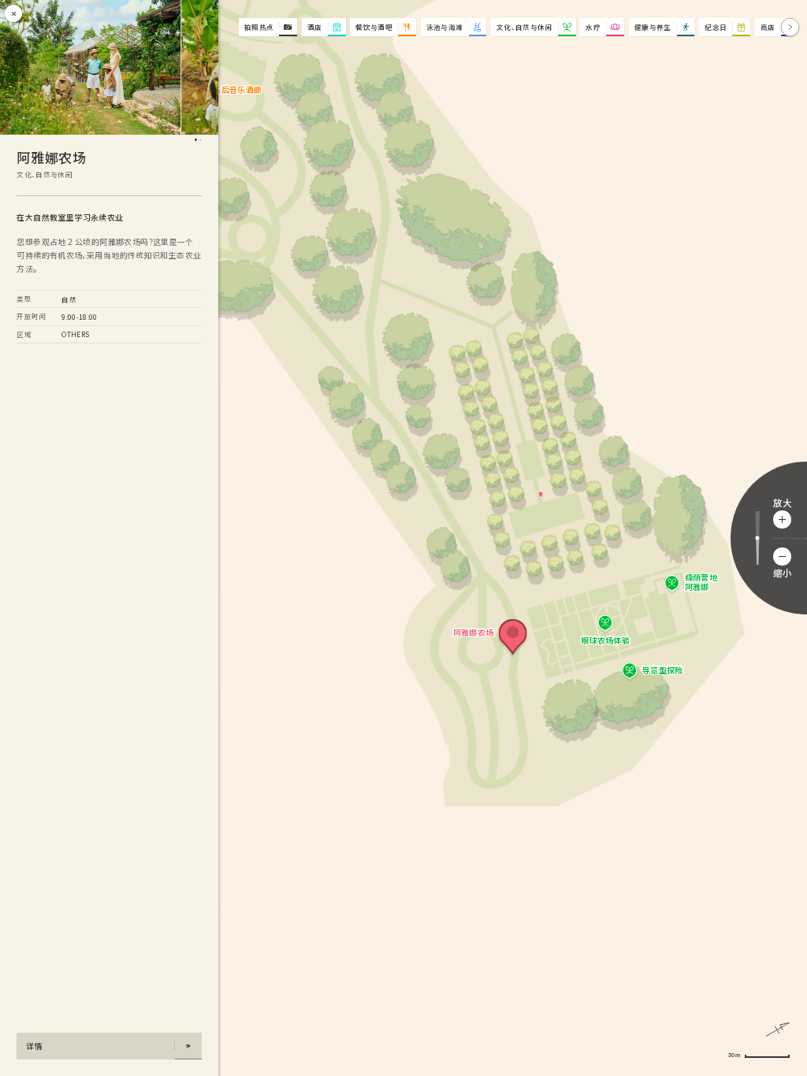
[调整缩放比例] (757, 538)
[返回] (227, 27)
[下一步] (790, 27)
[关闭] (14, 14)
